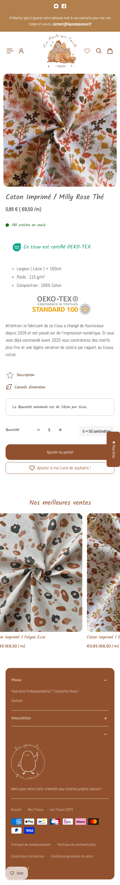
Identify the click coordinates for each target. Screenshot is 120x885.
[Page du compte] (21, 51)
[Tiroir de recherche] (98, 51)
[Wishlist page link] (87, 51)
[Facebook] (64, 6)
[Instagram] (56, 6)
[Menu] (10, 50)
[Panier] (110, 51)
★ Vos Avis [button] (114, 449)
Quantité (12, 430)
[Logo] (60, 51)
